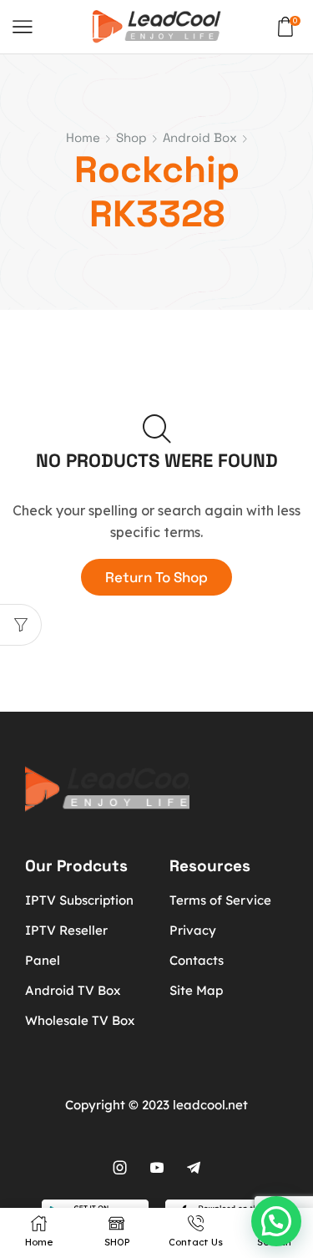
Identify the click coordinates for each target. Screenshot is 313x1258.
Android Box (200, 137)
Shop (131, 137)
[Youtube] (157, 1167)
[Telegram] (193, 1167)
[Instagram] (120, 1167)
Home (83, 137)
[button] (276, 1221)
